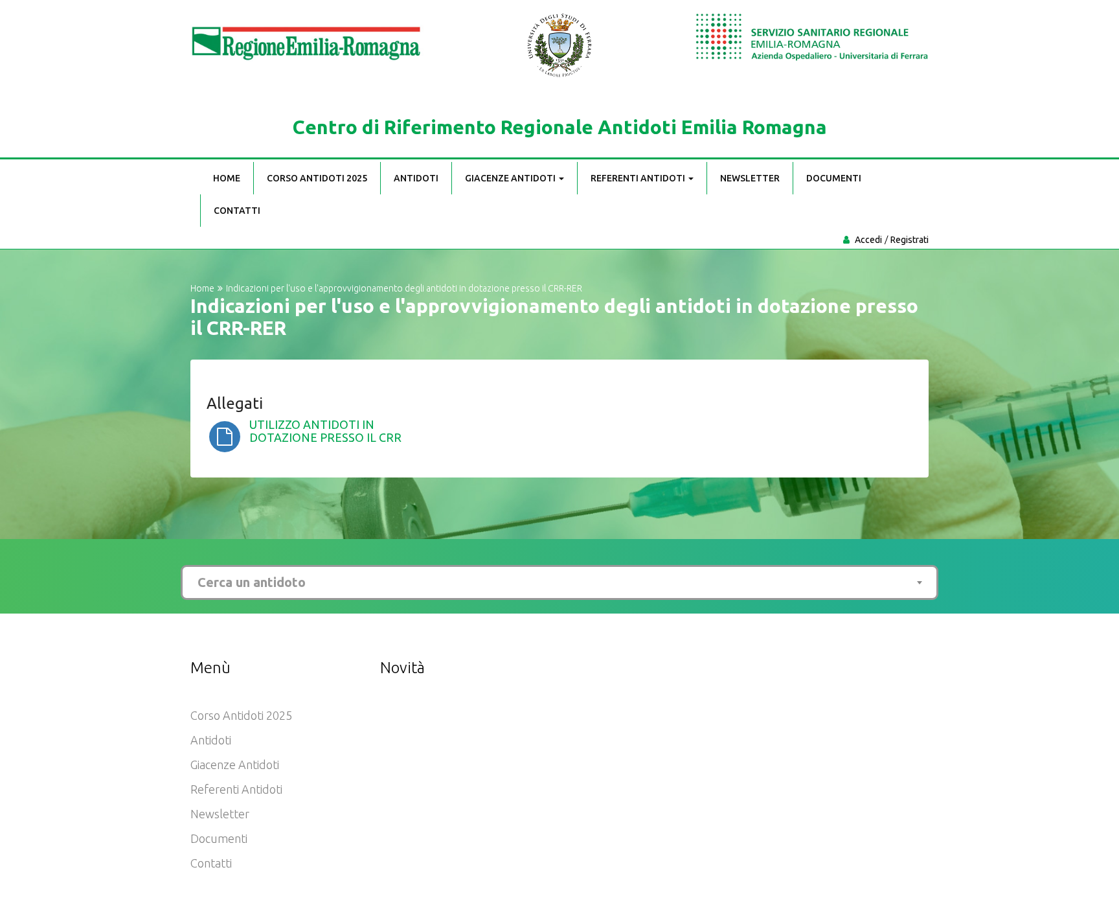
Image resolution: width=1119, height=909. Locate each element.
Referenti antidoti (639, 178)
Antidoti (416, 178)
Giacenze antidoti (511, 178)
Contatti (237, 210)
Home (226, 178)
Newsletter (750, 178)
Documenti (833, 178)
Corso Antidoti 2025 (317, 178)
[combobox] (559, 582)
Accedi (868, 240)
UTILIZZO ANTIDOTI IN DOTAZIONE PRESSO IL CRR (325, 431)
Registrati (909, 240)
